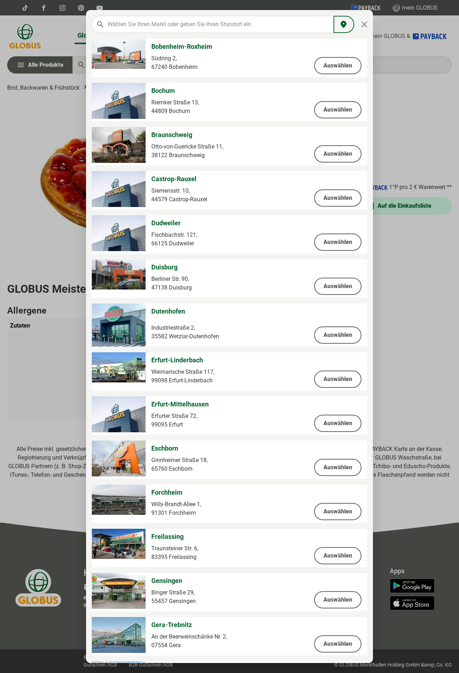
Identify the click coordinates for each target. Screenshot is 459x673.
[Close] (364, 24)
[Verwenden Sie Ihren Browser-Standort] (343, 24)
